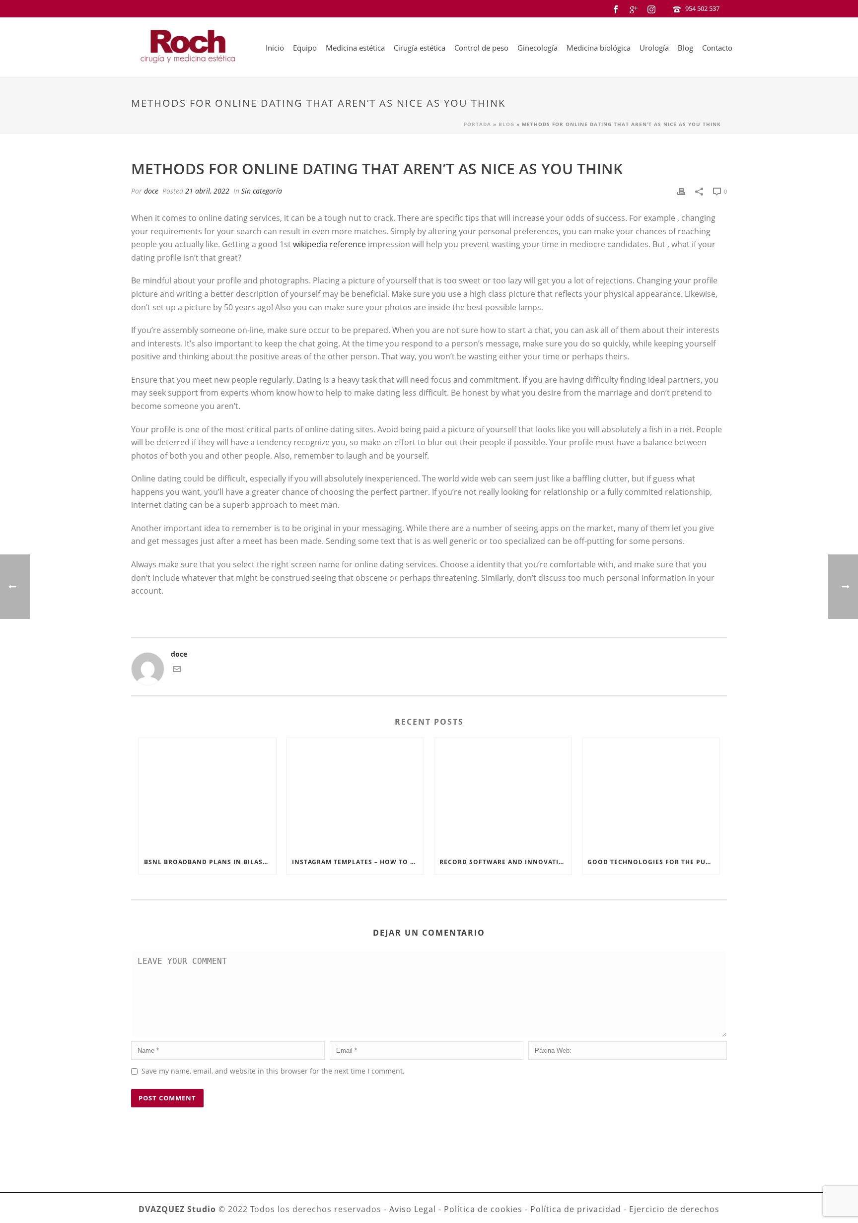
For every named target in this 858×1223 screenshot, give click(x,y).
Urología (654, 48)
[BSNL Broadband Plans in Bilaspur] (207, 794)
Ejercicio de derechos (674, 1209)
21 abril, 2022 (207, 191)
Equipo (305, 48)
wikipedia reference (329, 244)
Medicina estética (355, 48)
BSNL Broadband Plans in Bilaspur (210, 862)
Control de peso (481, 48)
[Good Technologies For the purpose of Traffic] (650, 794)
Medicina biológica (599, 48)
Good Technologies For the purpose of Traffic (653, 862)
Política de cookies (483, 1209)
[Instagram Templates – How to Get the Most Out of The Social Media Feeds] (355, 794)
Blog (685, 48)
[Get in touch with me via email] (177, 670)
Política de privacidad (575, 1209)
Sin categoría (261, 191)
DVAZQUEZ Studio (177, 1209)
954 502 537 (702, 8)
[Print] (681, 191)
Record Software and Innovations (505, 862)
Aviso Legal (412, 1209)
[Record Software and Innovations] (503, 794)
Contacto (717, 48)
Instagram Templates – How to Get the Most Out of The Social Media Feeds (358, 862)
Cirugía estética (419, 48)
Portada (477, 124)
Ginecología (537, 48)
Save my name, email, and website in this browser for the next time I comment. (273, 1071)
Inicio (275, 48)
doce (151, 191)
